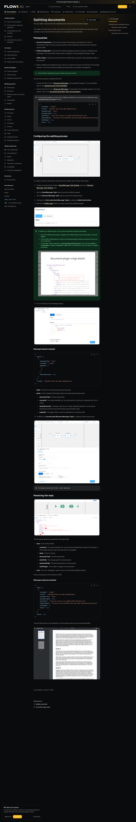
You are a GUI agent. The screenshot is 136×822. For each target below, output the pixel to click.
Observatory (69, 12)
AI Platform (24, 12)
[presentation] (68, 114)
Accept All (17, 816)
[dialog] (22, 812)
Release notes (44, 12)
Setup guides (93, 12)
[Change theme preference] (130, 6)
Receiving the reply (115, 30)
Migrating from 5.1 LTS (109, 12)
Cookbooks (57, 12)
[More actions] (98, 19)
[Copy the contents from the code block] (92, 104)
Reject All (8, 816)
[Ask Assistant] (95, 104)
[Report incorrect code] (89, 104)
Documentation (11, 12)
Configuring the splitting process (119, 24)
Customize (36, 816)
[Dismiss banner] (133, 2)
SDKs (33, 12)
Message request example (119, 27)
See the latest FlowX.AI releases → (69, 2)
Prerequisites (113, 21)
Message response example (120, 33)
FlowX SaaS (81, 12)
